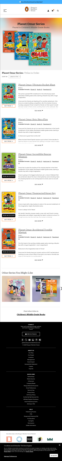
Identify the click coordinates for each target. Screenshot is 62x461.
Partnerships (31, 376)
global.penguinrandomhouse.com (31, 342)
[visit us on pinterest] (36, 340)
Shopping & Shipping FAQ (31, 416)
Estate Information (31, 425)
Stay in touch (32, 334)
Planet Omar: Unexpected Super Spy (37, 193)
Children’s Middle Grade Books (31, 314)
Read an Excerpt (9, 176)
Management (31, 359)
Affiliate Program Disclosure (30, 399)
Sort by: (5, 77)
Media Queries (31, 379)
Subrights (31, 421)
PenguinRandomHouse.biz (31, 385)
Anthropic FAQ (31, 404)
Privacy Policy (31, 392)
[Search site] (58, 10)
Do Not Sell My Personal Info (31, 397)
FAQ (31, 414)
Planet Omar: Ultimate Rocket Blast (36, 84)
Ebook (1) (33, 89)
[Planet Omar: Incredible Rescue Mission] (8, 163)
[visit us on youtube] (29, 340)
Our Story (31, 353)
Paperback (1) (47, 89)
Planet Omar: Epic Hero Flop (33, 119)
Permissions (31, 423)
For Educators (31, 418)
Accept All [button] (54, 455)
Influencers (31, 381)
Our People (31, 355)
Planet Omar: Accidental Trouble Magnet (35, 231)
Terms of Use (31, 390)
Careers (31, 366)
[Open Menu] (5, 10)
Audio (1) (39, 89)
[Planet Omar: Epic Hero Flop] (8, 128)
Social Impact (31, 362)
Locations (31, 357)
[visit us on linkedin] (33, 340)
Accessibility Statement (31, 364)
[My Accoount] (48, 10)
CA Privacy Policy (30, 395)
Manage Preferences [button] (10, 456)
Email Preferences (31, 388)
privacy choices (29, 451)
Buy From (7, 106)
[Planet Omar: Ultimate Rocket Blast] (8, 93)
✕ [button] (60, 445)
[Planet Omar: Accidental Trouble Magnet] (8, 239)
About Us (31, 350)
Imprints (31, 369)
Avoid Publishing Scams (31, 401)
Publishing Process (31, 412)
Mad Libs (46, 299)
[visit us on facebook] (22, 340)
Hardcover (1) (47, 161)
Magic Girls (16, 299)
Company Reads (31, 383)
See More (38, 110)
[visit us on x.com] (26, 340)
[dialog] (31, 452)
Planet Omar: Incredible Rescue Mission (34, 155)
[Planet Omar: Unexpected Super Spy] (8, 202)
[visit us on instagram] (40, 340)
